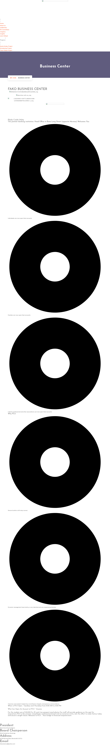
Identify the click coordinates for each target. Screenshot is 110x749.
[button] (5, 39)
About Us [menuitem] (3, 25)
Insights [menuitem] (2, 34)
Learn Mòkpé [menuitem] (4, 36)
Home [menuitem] (2, 23)
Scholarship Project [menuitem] (6, 48)
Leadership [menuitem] (3, 27)
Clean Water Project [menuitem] (6, 50)
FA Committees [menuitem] (4, 29)
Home (14, 78)
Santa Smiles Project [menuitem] (6, 46)
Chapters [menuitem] (3, 32)
